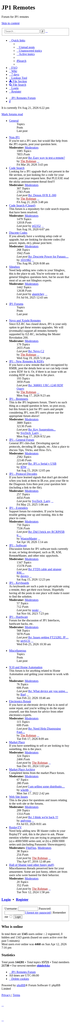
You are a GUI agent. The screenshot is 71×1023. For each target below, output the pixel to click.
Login (6, 899)
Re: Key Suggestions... (42, 429)
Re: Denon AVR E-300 (42, 195)
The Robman (28, 161)
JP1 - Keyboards (19, 582)
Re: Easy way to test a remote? (46, 157)
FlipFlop (31, 847)
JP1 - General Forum (21, 439)
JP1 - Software (18, 545)
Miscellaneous (17, 650)
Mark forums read (12, 114)
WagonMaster (28, 538)
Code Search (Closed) (22, 205)
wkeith (24, 790)
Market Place (17, 742)
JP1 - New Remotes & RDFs (26, 361)
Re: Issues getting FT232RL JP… (48, 637)
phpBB (21, 985)
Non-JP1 (14, 137)
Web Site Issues (18, 796)
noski (35, 610)
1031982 (25, 260)
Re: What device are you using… (48, 691)
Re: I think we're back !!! (43, 817)
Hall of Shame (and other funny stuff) (31, 864)
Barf (23, 694)
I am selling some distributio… (46, 786)
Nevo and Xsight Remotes (25, 320)
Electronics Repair (20, 701)
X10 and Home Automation (25, 667)
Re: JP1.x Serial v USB (42, 463)
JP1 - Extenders (18, 508)
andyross (25, 820)
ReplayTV (15, 827)
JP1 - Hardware (18, 617)
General (14, 120)
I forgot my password (38, 912)
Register (22, 899)
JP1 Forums (16, 303)
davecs (24, 576)
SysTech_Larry (29, 433)
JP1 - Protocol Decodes (23, 473)
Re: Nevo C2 (36, 351)
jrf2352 (36, 226)
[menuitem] (26, 47)
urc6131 (25, 640)
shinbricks (43, 965)
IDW (23, 467)
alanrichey (38, 294)
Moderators (31, 147)
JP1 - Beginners (18, 398)
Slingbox (14, 266)
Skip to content (11, 23)
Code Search (16, 168)
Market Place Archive (22, 769)
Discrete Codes (18, 232)
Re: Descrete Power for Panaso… (48, 256)
